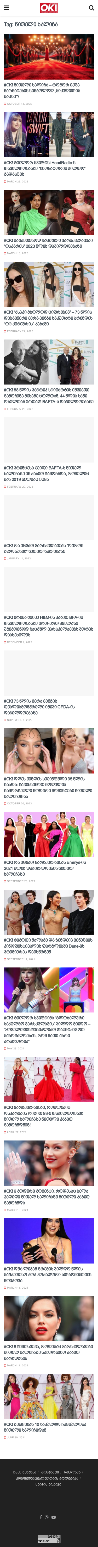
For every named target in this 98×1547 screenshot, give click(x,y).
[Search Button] (91, 8)
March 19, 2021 (17, 1210)
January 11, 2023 (18, 558)
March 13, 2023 (17, 253)
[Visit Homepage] (48, 8)
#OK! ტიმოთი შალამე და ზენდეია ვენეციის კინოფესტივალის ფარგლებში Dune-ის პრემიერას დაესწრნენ (48, 946)
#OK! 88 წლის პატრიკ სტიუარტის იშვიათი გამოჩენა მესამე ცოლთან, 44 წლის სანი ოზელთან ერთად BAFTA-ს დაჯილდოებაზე (49, 396)
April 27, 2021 (16, 1132)
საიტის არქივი (48, 1485)
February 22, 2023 (19, 331)
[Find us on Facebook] (41, 1517)
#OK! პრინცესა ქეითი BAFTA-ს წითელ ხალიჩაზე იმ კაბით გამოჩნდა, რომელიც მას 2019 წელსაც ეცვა (46, 474)
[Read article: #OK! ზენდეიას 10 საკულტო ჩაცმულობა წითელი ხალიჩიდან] (49, 1396)
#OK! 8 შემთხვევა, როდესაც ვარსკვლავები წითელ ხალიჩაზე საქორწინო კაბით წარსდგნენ (48, 1352)
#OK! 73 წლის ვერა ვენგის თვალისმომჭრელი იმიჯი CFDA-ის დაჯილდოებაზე (39, 707)
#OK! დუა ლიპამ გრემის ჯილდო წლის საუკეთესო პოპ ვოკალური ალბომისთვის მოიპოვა (47, 1275)
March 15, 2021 (17, 1287)
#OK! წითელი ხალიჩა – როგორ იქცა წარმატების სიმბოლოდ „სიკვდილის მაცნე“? (42, 91)
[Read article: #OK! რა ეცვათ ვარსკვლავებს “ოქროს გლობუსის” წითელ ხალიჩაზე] (49, 517)
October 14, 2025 (19, 103)
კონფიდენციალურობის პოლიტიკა (47, 1479)
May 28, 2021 (15, 1048)
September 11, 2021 (20, 959)
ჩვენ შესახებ (24, 1472)
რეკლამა (72, 1472)
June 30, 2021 (16, 1437)
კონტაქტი (50, 1472)
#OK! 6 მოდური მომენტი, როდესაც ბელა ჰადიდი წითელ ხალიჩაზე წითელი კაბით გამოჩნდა (47, 1197)
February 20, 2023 (19, 409)
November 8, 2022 (19, 720)
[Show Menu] (6, 8)
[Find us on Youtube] (53, 1517)
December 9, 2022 (19, 642)
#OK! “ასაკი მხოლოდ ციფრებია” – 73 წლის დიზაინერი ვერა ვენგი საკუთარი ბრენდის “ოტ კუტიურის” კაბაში (48, 318)
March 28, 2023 (17, 181)
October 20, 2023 (19, 803)
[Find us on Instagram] (47, 1517)
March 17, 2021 (17, 1365)
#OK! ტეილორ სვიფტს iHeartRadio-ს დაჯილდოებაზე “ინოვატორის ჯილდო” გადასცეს (44, 168)
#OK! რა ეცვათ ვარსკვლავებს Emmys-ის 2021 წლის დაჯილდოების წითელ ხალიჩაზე (45, 868)
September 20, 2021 (20, 881)
